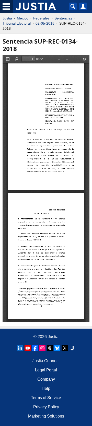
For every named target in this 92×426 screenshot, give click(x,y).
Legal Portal (46, 370)
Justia (7, 18)
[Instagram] (42, 348)
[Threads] (50, 348)
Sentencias (63, 18)
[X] (65, 348)
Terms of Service (46, 397)
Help (46, 388)
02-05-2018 (45, 23)
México (22, 18)
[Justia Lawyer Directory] (72, 348)
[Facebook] (35, 348)
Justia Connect (46, 361)
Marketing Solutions (46, 416)
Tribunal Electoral (17, 23)
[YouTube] (28, 348)
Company (46, 379)
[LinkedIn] (20, 348)
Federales (41, 18)
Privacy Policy (46, 407)
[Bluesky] (57, 348)
